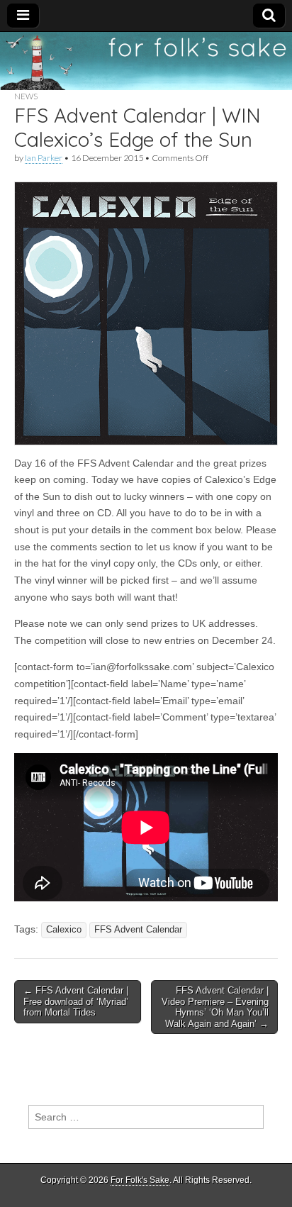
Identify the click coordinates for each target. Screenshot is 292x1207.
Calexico (64, 930)
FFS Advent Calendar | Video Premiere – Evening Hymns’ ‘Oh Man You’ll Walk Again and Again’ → (215, 1007)
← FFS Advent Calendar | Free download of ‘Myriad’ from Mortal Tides (75, 1001)
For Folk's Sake (140, 1180)
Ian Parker (43, 157)
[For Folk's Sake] (146, 61)
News (26, 96)
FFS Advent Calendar (138, 930)
